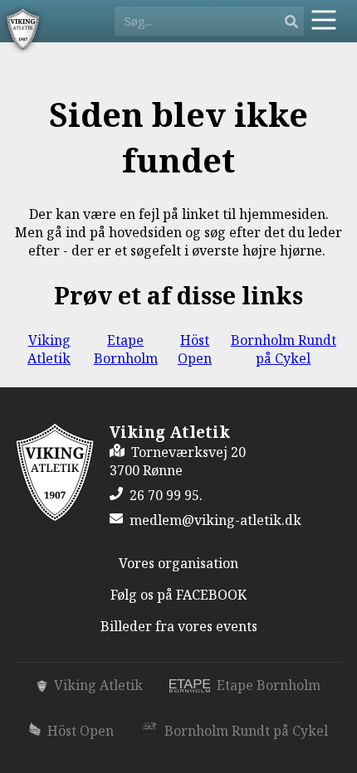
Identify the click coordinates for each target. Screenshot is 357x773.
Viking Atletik (49, 349)
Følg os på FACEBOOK (178, 595)
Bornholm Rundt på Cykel (283, 349)
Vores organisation (178, 563)
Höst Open (195, 349)
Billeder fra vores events (178, 626)
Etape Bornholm (126, 349)
